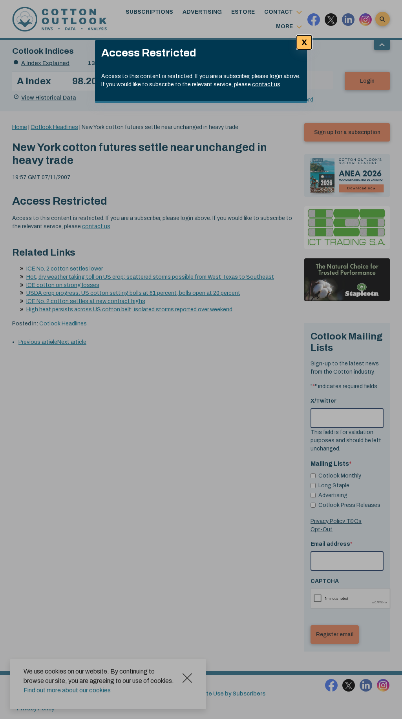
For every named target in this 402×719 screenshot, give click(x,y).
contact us (266, 84)
